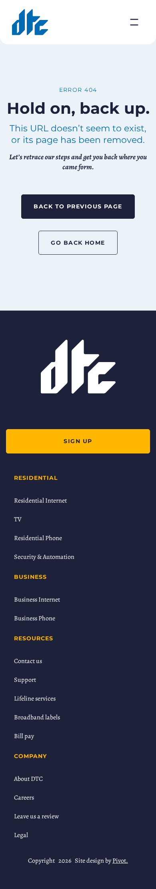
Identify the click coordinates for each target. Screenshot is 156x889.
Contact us (28, 661)
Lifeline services (35, 698)
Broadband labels (37, 717)
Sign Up (78, 441)
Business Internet (37, 599)
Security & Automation (44, 556)
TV (18, 519)
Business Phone (34, 618)
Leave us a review (36, 816)
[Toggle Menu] (134, 22)
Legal (21, 835)
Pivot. (120, 860)
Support (25, 679)
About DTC (28, 778)
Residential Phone (38, 538)
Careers (24, 797)
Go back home (78, 242)
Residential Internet (40, 500)
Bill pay (24, 736)
